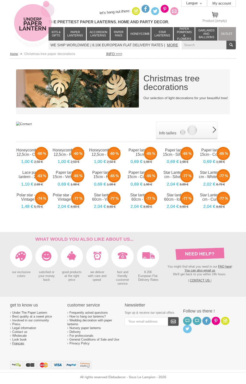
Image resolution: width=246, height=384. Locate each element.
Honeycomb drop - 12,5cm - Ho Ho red (105, 152)
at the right (71, 276)
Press (16, 324)
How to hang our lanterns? (87, 316)
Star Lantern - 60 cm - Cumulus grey (214, 197)
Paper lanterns (75, 33)
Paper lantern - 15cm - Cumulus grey (141, 174)
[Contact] (24, 124)
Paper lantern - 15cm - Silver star (177, 152)
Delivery (75, 332)
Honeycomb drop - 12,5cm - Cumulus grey (32, 152)
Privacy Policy (79, 343)
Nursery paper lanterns (85, 328)
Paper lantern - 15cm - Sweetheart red (141, 152)
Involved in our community (30, 320)
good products (72, 272)
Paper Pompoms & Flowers (184, 34)
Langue (192, 3)
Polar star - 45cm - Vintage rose (32, 197)
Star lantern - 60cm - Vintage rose (105, 197)
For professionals (81, 335)
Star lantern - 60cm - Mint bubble (141, 197)
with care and (97, 276)
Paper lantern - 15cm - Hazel (104, 174)
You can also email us (199, 270)
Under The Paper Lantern (29, 312)
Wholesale (19, 335)
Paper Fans (118, 33)
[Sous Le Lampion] (34, 24)
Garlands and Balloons (206, 34)
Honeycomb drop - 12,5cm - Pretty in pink (68, 152)
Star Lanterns (162, 33)
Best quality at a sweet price (32, 316)
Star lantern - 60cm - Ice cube (177, 197)
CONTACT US (200, 280)
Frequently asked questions (88, 312)
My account (221, 3)
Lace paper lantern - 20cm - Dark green (32, 174)
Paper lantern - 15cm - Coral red (214, 152)
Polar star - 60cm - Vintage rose (68, 197)
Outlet (226, 34)
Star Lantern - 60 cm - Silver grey (177, 174)
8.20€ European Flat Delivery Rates (148, 276)
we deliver (97, 272)
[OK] (173, 321)
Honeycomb (139, 34)
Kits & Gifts (56, 33)
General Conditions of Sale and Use (94, 339)
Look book (19, 339)
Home (14, 54)
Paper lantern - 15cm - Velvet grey (68, 174)
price (71, 280)
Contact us (19, 332)
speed (96, 280)
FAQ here (224, 266)
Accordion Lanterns (98, 33)
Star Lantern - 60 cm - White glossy (214, 174)
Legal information (24, 328)
